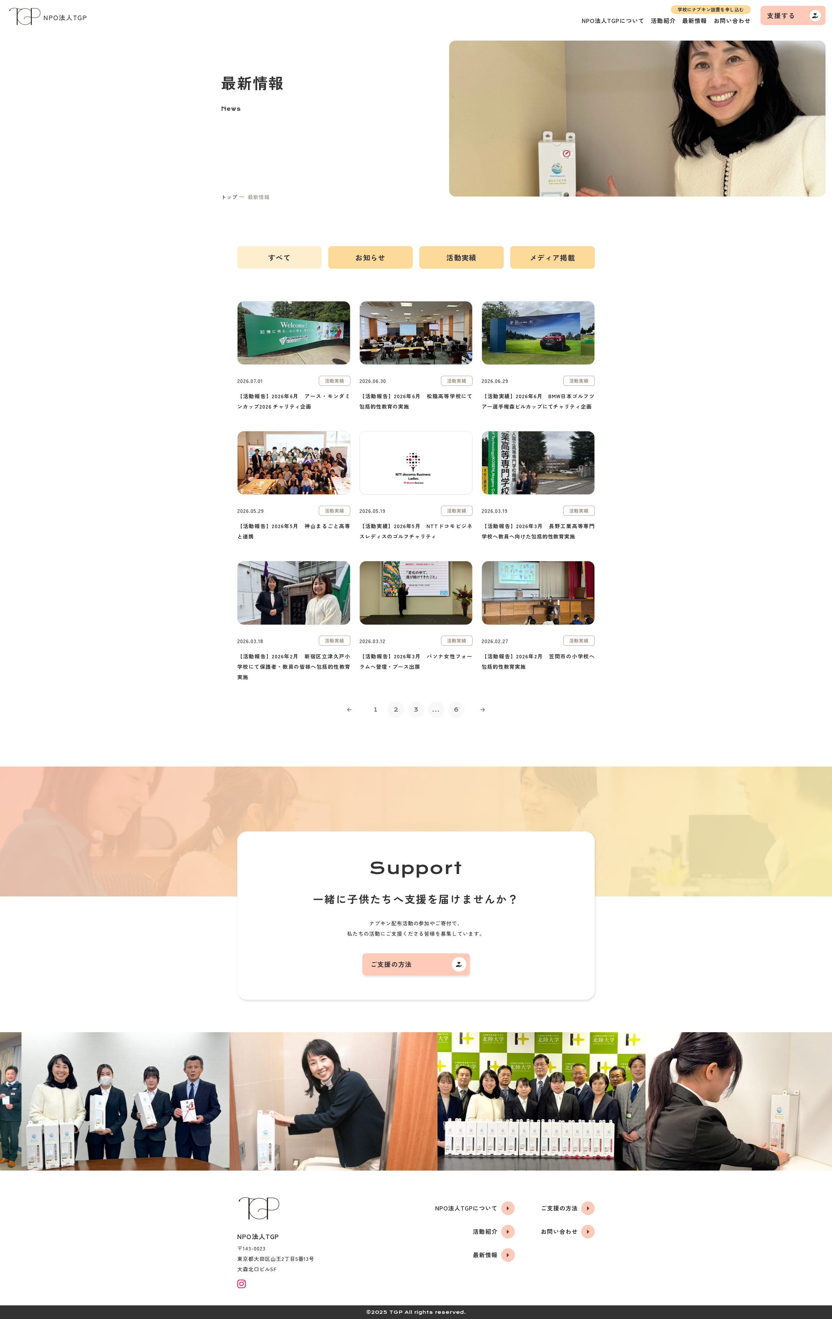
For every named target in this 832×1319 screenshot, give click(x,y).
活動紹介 (663, 20)
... (436, 709)
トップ (229, 197)
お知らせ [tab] (370, 257)
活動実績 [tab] (461, 257)
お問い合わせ (732, 20)
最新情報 (694, 20)
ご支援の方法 (391, 964)
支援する (781, 15)
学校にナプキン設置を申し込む (711, 9)
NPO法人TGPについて (613, 20)
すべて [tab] (279, 257)
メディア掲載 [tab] (552, 257)
